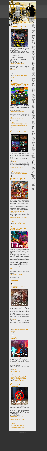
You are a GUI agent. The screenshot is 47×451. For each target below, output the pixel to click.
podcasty (12, 174)
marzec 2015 (33, 102)
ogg (15, 161)
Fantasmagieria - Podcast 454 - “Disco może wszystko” (18, 179)
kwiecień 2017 (33, 87)
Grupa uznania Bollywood (33, 177)
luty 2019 (33, 74)
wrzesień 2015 (33, 99)
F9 (23, 172)
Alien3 (13, 329)
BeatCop (18, 376)
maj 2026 (33, 22)
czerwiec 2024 (33, 36)
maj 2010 (33, 137)
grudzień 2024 (33, 32)
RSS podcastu (33, 179)
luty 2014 (33, 110)
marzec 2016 (33, 95)
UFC (23, 425)
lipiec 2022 (33, 50)
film (22, 173)
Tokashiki (16, 280)
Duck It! (23, 377)
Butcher (12, 377)
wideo (20, 427)
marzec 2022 (33, 52)
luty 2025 (33, 31)
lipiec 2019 (33, 71)
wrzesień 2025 (33, 27)
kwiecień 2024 (33, 37)
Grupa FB (23, 118)
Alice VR (13, 376)
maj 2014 (33, 108)
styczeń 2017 (33, 89)
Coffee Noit (20, 377)
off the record (33, 178)
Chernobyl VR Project (16, 377)
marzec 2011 (33, 131)
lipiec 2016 (33, 93)
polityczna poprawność (14, 425)
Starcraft (12, 125)
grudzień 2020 (33, 61)
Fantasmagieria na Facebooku (14, 118)
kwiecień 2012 (33, 123)
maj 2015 (33, 101)
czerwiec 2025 (33, 29)
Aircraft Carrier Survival (15, 75)
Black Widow (21, 172)
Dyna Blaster (17, 123)
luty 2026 (33, 24)
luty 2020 (33, 67)
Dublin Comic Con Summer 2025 (23, 75)
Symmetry (22, 379)
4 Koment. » (22, 427)
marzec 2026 (33, 23)
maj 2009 (33, 144)
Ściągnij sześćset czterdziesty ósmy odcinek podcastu (17, 63)
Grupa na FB (33, 176)
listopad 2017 (33, 83)
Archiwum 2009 (33, 182)
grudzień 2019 (33, 68)
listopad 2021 (33, 54)
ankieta (23, 78)
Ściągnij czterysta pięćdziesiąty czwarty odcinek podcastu (17, 211)
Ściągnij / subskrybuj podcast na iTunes (15, 216)
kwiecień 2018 (33, 80)
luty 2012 (33, 124)
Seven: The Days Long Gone (17, 379)
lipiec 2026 (33, 21)
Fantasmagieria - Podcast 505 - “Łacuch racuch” (18, 132)
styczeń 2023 (33, 46)
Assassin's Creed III (19, 329)
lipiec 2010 (33, 136)
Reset (24, 330)
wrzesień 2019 (33, 70)
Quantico (18, 425)
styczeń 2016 (33, 96)
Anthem (15, 329)
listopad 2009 (33, 140)
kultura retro (33, 164)
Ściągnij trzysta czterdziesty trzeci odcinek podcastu (16, 416)
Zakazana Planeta (33, 191)
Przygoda (20, 78)
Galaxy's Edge (19, 222)
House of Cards (18, 424)
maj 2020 (33, 65)
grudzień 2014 (33, 104)
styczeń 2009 (33, 146)
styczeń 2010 (33, 139)
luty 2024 (33, 38)
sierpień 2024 (33, 35)
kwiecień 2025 (33, 30)
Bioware (23, 329)
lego (19, 330)
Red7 (20, 378)
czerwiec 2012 (33, 122)
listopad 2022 (33, 47)
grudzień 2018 (33, 75)
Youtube (11, 64)
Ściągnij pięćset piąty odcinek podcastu (15, 160)
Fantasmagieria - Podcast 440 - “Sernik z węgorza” (18, 229)
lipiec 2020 (33, 64)
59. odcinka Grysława (18, 363)
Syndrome (25, 379)
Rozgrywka (33, 190)
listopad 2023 (33, 40)
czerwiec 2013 (33, 115)
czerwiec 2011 (33, 129)
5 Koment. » (23, 380)
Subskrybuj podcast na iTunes (14, 70)
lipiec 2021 (33, 57)
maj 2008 (33, 151)
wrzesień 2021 (33, 56)
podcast (22, 222)
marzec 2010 (33, 138)
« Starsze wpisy (12, 23)
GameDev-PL (33, 188)
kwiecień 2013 (33, 116)
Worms (12, 126)
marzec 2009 (33, 145)
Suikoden (14, 125)
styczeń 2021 (33, 60)
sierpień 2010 (33, 135)
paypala (15, 163)
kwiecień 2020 (33, 66)
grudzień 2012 (33, 118)
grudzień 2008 (33, 147)
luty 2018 (33, 81)
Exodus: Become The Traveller (15, 76)
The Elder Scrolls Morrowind (20, 125)
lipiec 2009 (33, 143)
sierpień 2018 (33, 78)
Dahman (13, 122)
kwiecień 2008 (33, 152)
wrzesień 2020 (33, 63)
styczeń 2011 (33, 132)
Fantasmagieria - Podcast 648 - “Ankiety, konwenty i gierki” (18, 27)
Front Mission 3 (15, 124)
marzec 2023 (33, 45)
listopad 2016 (33, 90)
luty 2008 (33, 153)
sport (16, 174)
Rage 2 (14, 280)
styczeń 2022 (33, 53)
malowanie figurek (33, 165)
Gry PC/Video (17, 78)
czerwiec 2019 (33, 72)
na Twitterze (19, 118)
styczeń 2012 (33, 125)
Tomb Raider (25, 125)
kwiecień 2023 (33, 44)
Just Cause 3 (22, 424)
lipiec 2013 (33, 114)
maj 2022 (33, 51)
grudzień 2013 (33, 111)
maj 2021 (33, 58)
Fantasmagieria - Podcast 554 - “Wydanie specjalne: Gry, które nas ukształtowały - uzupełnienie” (19, 84)
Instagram (25, 217)
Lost (25, 424)
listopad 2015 (33, 97)
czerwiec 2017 (33, 86)
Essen (11, 222)
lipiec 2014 (33, 107)
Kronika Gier (33, 189)
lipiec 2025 (33, 28)
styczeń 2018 (33, 82)
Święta (32, 170)
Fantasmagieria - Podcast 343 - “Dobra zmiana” (18, 385)
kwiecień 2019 (33, 73)
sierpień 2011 (33, 128)
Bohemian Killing (25, 376)
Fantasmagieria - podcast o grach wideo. (27, 3)
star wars (24, 222)
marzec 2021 (33, 59)
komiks (22, 426)
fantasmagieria (21, 76)
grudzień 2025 (33, 25)
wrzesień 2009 (33, 142)
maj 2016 (33, 94)
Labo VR (18, 330)
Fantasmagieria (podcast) (33, 184)
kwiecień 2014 (33, 109)
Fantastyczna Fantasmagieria (33, 185)
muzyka (12, 427)
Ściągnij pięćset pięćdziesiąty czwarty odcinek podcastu (17, 111)
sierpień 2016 (33, 92)
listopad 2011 (33, 126)
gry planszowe (26, 78)
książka (25, 426)
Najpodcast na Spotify (13, 69)
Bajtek (15, 376)
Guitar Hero (18, 124)
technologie (12, 281)
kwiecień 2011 (33, 130)
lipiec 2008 (33, 150)
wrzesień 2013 (33, 113)
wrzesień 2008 (33, 149)
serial (14, 174)
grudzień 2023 (33, 39)
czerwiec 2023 (33, 43)
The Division (21, 425)
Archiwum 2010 (33, 183)
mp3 (13, 161)
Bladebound (20, 376)
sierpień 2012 (33, 121)
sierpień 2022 (33, 49)
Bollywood (33, 157)
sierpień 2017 (33, 85)
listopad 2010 (33, 133)
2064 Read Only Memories (15, 172)
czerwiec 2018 (33, 79)
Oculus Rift (15, 378)
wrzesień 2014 (33, 106)
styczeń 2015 (33, 103)
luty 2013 (33, 117)
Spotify (21, 216)
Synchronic (13, 331)
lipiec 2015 (33, 100)
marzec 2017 (33, 88)
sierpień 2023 (33, 42)
